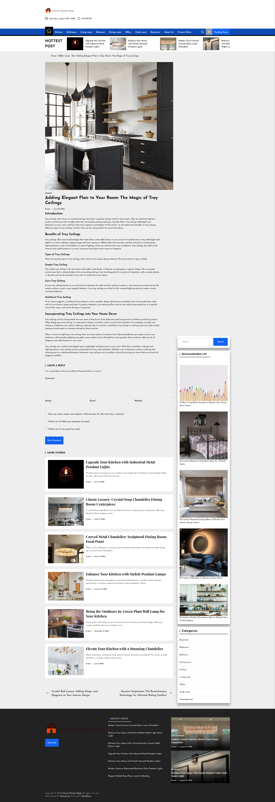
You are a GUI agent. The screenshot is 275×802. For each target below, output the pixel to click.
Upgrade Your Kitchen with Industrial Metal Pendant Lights (135, 754)
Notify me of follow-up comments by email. (69, 422)
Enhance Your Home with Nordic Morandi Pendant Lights (134, 761)
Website (138, 401)
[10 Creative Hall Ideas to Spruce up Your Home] (204, 552)
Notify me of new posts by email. (64, 429)
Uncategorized (186, 699)
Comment (50, 378)
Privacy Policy (184, 32)
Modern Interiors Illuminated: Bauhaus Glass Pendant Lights (135, 769)
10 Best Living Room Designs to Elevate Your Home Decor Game (203, 404)
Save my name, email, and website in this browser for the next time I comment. (86, 414)
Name (49, 401)
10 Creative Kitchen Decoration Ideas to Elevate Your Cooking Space (204, 619)
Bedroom (100, 32)
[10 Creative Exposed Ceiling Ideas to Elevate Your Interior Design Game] (204, 494)
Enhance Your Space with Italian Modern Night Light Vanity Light (135, 734)
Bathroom (71, 32)
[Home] (49, 31)
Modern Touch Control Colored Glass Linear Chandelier (133, 725)
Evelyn (47, 209)
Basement (155, 32)
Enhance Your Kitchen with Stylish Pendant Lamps (126, 574)
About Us (168, 32)
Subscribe (52, 743)
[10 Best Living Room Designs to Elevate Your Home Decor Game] (204, 383)
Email (93, 401)
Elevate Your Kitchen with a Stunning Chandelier (124, 648)
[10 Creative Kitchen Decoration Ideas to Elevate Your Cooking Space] (204, 600)
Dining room (115, 32)
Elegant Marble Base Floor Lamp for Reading (128, 776)
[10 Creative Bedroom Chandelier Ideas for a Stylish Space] (204, 436)
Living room (86, 32)
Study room (140, 32)
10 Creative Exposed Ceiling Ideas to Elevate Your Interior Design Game (202, 521)
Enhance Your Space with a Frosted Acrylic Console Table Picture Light (134, 744)
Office (128, 32)
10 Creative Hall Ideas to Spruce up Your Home (201, 578)
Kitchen (58, 32)
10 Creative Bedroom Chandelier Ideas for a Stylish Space (203, 462)
